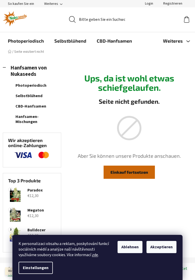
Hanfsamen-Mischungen (27, 119)
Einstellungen (35, 268)
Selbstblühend (28, 96)
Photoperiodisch (30, 85)
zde (95, 255)
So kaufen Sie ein (21, 3)
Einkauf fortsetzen (129, 172)
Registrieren (172, 3)
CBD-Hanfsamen (30, 106)
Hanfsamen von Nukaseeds (28, 71)
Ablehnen (130, 247)
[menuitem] (26, 40)
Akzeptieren (161, 247)
